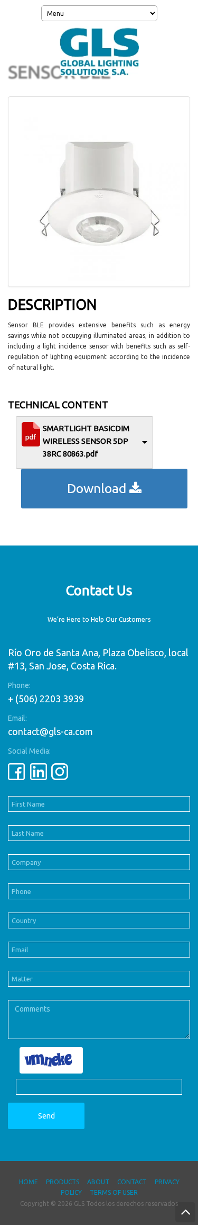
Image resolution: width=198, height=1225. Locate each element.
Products (62, 1181)
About (98, 1181)
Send (46, 1116)
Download (98, 488)
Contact (132, 1181)
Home (28, 1181)
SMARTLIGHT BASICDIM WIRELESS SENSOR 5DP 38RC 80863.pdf (86, 441)
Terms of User (114, 1192)
